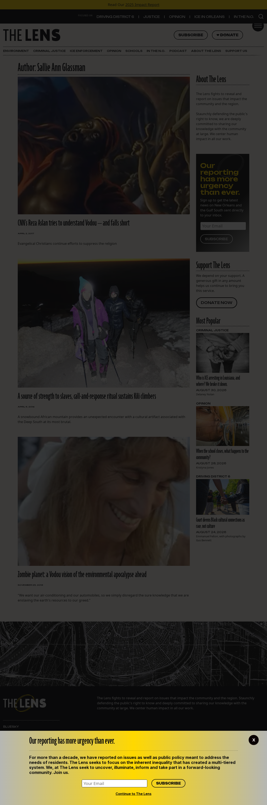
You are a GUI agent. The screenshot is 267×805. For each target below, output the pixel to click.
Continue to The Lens (133, 794)
